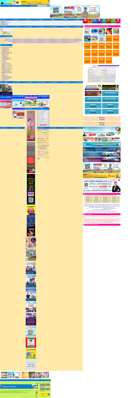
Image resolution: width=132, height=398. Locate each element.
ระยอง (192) (38, 41)
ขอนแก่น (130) (32, 39)
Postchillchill (88, 200)
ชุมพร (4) (53, 39)
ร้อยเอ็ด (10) (31, 41)
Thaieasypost (96, 199)
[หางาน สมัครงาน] (42, 387)
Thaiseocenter (114, 199)
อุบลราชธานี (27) (72, 42)
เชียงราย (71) (56, 39)
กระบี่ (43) (14, 39)
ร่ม (89, 70)
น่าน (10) (28, 40)
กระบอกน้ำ (105, 69)
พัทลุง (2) (64, 40)
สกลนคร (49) (60, 41)
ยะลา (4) (28, 41)
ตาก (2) (68, 39)
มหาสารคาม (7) (13, 41)
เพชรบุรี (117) (74, 40)
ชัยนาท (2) (47, 39)
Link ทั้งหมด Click (42, 383)
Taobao (90, 73)
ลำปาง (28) (47, 41)
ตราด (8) (66, 39)
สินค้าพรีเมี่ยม (105, 70)
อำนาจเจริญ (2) (56, 42)
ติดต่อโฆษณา (23, 5)
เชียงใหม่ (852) (60, 39)
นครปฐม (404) (76, 39)
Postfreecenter (88, 201)
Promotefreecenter (114, 200)
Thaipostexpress (96, 200)
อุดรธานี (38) (61, 42)
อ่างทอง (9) (52, 42)
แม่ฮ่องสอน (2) (22, 41)
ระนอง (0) (34, 41)
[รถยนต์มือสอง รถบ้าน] (42, 389)
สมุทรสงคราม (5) (76, 41)
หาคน (113, 22)
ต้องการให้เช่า (104, 22)
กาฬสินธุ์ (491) (23, 39)
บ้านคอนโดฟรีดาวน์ (92, 74)
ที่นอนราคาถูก (91, 69)
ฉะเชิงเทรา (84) (40, 39)
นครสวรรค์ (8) (17, 40)
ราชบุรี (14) (41, 41)
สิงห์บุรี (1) (26, 42)
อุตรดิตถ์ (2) (64, 42)
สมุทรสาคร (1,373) (15, 42)
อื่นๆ (118, 22)
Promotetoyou (88, 199)
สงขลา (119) (63, 41)
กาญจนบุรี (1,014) (18, 39)
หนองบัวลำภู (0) (48, 42)
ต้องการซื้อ (90, 22)
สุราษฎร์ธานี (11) (37, 42)
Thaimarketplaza (105, 199)
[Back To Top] (49, 395)
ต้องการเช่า (99, 22)
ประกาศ (85, 22)
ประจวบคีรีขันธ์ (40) (40, 40)
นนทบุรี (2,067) (21, 40)
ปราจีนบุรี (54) (45, 40)
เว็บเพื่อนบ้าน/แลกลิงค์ (41, 380)
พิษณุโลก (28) (70, 40)
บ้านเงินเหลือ (105, 73)
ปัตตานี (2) (49, 40)
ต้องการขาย (94, 22)
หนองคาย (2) (44, 42)
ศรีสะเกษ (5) (56, 41)
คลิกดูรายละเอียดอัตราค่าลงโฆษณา (105, 209)
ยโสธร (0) (25, 41)
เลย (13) (53, 41)
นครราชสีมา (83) (6, 40)
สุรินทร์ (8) (41, 42)
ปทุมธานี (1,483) (35, 40)
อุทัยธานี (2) (68, 42)
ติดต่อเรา (35, 380)
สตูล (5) (66, 41)
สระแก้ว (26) (20, 42)
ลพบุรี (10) (44, 41)
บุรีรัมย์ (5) (31, 40)
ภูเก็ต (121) (9, 41)
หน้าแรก (2, 5)
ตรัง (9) (64, 39)
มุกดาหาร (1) (18, 41)
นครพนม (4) (80, 39)
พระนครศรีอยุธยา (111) (54, 40)
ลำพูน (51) (50, 41)
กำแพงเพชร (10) (27, 39)
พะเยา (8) (59, 40)
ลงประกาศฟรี (6, 5)
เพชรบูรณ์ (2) (78, 40)
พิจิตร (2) (67, 40)
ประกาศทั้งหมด (11, 5)
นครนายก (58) (72, 39)
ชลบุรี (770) (44, 39)
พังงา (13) (61, 40)
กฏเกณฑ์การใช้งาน (17, 5)
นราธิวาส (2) (25, 40)
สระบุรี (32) (23, 42)
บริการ (109, 22)
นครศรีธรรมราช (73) (12, 40)
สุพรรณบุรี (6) (33, 42)
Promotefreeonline (105, 200)
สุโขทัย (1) (29, 42)
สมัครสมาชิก (27, 5)
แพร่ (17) (81, 40)
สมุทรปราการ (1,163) (71, 41)
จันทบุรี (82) (36, 39)
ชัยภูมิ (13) (50, 39)
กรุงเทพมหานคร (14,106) (9, 39)
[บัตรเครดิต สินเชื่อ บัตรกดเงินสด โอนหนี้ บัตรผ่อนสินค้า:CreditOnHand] (42, 385)
